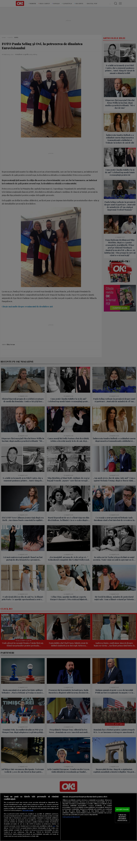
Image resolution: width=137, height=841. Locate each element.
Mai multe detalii (27, 810)
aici (54, 826)
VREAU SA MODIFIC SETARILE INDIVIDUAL (122, 818)
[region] (68, 817)
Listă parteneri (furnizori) (71, 817)
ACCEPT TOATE (122, 809)
